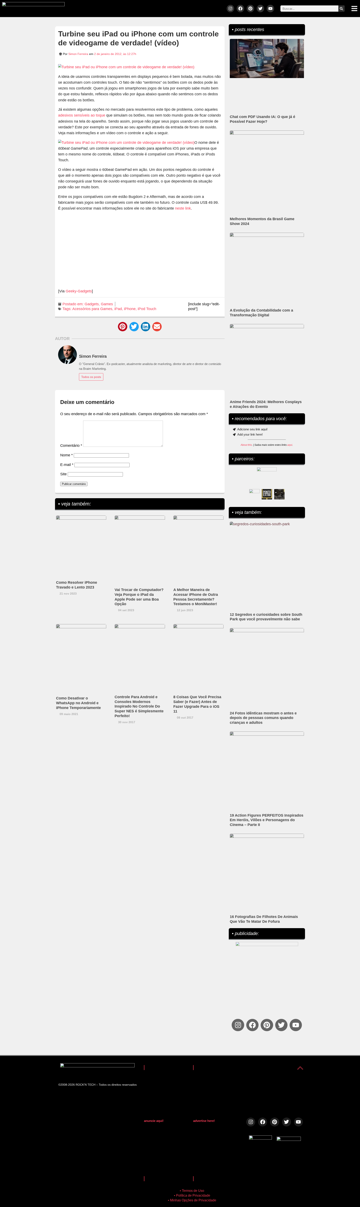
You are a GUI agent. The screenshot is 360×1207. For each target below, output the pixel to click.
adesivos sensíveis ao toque (81, 115)
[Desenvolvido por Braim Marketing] (289, 1139)
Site (63, 474)
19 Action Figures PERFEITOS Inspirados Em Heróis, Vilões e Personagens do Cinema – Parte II (266, 820)
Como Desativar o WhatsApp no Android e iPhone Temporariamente (78, 703)
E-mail (66, 465)
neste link (183, 208)
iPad (118, 309)
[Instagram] (230, 8)
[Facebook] (240, 8)
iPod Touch (147, 309)
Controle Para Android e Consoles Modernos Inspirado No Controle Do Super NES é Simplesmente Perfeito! (139, 706)
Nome (66, 455)
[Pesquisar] (341, 8)
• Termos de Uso (192, 1190)
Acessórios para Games (92, 309)
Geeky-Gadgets (79, 291)
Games (107, 304)
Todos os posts (91, 377)
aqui (289, 444)
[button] (122, 326)
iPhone (130, 309)
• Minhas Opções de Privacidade (192, 1200)
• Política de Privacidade (192, 1195)
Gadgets (92, 304)
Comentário (71, 445)
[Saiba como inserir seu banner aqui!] (254, 494)
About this (246, 444)
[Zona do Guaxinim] (279, 494)
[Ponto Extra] (267, 494)
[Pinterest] (250, 8)
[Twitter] (260, 8)
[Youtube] (270, 8)
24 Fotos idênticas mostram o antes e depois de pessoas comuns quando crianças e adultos (263, 718)
